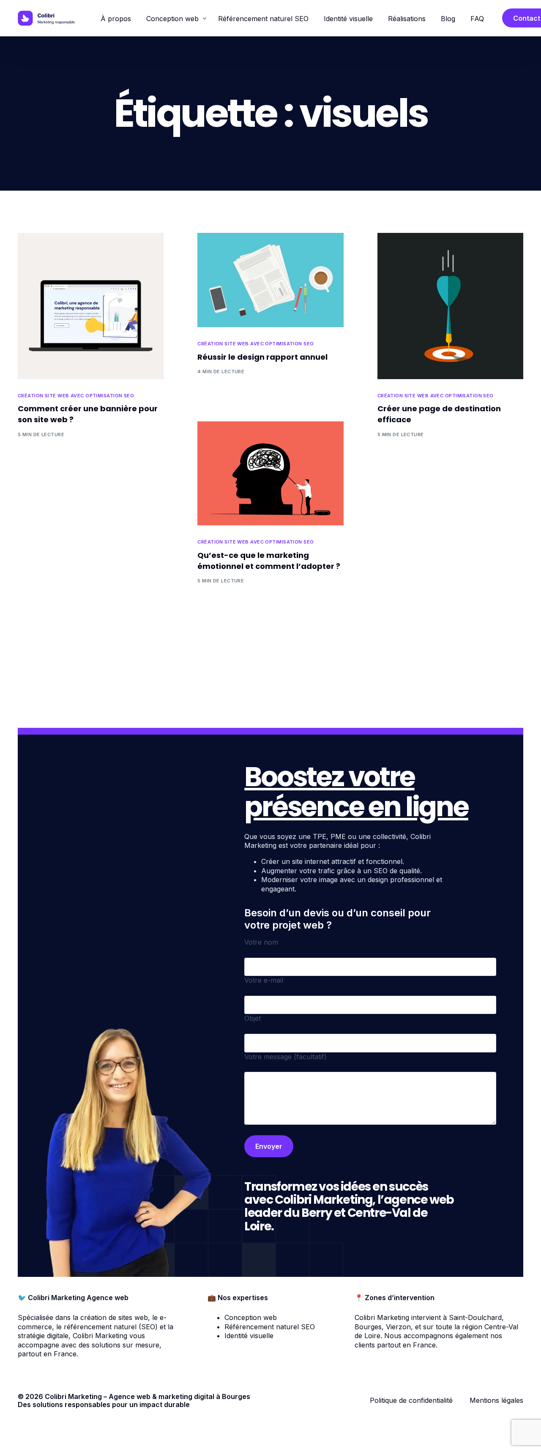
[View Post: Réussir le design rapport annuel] (270, 280)
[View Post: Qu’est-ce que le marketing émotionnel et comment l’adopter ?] (270, 473)
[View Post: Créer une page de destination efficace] (450, 306)
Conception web (250, 1317)
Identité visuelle (248, 1335)
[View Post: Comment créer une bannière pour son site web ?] (91, 306)
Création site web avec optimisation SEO (76, 395)
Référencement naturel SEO (269, 1327)
